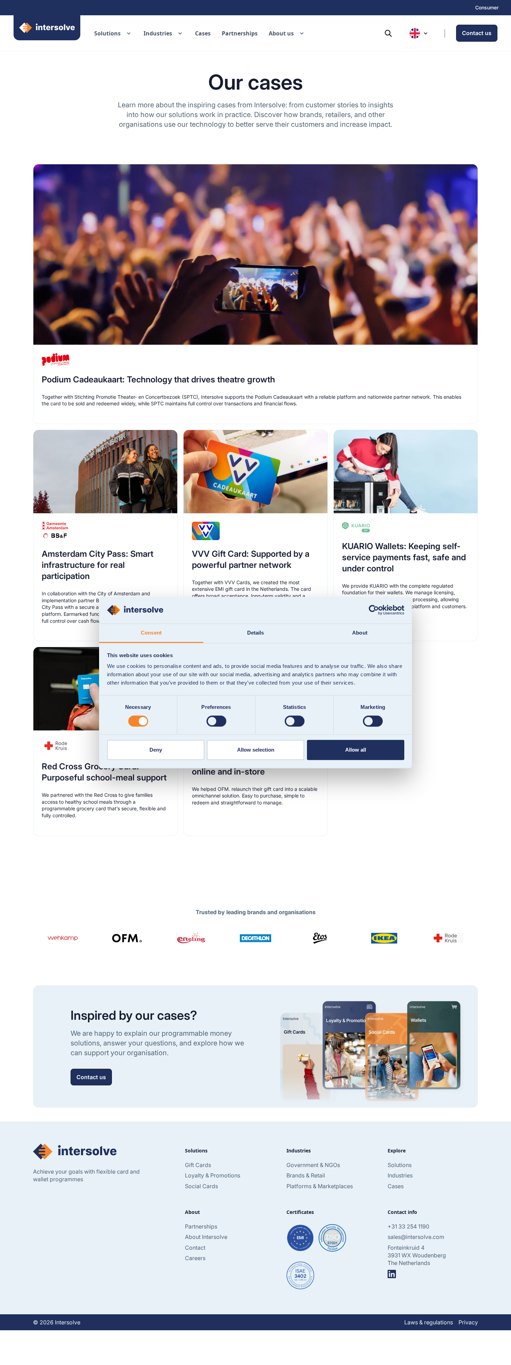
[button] (113, 33)
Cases (203, 33)
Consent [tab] (151, 633)
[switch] (216, 721)
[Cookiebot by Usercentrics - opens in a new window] (373, 610)
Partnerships (240, 33)
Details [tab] (255, 633)
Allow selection (255, 750)
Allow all (355, 750)
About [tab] (359, 633)
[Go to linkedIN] (392, 1274)
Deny (155, 750)
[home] (47, 33)
